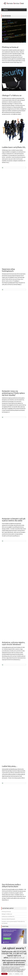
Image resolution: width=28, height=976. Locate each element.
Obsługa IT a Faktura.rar (7, 914)
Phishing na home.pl (6, 911)
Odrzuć (10, 973)
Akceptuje (4, 973)
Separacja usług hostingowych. (8, 919)
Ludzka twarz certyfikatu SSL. (8, 916)
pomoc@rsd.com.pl (16, 958)
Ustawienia (17, 973)
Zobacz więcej (20, 971)
